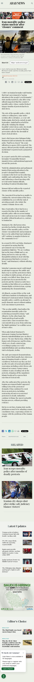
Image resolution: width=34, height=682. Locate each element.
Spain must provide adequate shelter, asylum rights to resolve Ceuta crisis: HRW (11, 552)
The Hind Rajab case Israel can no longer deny (11, 631)
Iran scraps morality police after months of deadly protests (15, 471)
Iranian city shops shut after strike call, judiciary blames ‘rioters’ (17, 503)
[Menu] (2, 3)
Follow (29, 82)
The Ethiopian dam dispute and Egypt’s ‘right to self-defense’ (11, 570)
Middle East (5, 627)
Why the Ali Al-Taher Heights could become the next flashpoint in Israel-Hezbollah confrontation (11, 643)
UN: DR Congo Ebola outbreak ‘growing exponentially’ (9, 542)
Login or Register (8, 668)
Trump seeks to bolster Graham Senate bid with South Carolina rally (10, 534)
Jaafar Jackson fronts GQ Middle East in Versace (11, 560)
